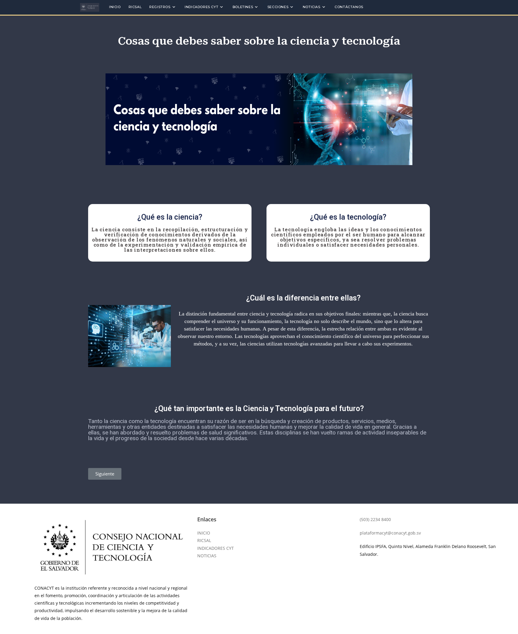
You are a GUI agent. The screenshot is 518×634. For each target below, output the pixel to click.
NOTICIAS (206, 555)
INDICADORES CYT (215, 548)
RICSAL (204, 540)
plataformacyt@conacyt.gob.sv (390, 533)
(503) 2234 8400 (375, 519)
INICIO (203, 533)
